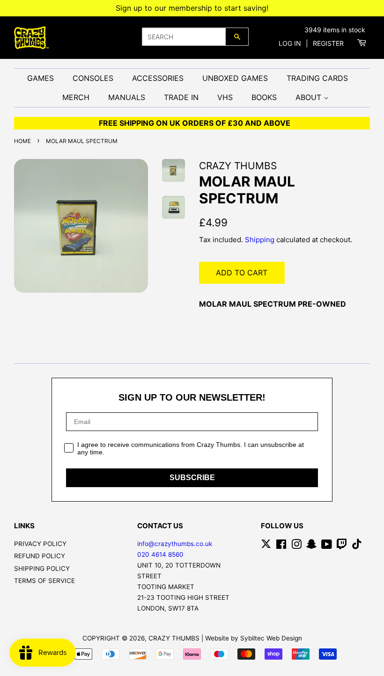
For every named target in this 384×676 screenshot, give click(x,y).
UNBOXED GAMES (235, 78)
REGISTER (328, 43)
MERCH (75, 97)
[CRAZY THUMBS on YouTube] (326, 546)
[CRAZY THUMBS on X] (266, 546)
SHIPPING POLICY (42, 568)
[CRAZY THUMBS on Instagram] (296, 546)
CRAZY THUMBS (173, 638)
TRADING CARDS (317, 78)
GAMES (40, 78)
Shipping (259, 239)
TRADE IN (181, 97)
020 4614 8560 (160, 554)
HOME (22, 140)
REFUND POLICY (39, 556)
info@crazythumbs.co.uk (174, 543)
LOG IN (290, 43)
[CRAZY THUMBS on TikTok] (357, 546)
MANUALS (126, 97)
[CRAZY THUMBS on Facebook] (281, 546)
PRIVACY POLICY (40, 543)
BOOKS (264, 97)
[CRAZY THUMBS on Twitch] (342, 546)
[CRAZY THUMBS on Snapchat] (311, 546)
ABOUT (309, 97)
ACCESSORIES (158, 78)
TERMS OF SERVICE (44, 580)
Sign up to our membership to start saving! (192, 8)
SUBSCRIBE (192, 478)
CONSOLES (93, 78)
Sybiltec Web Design (271, 638)
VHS (225, 97)
